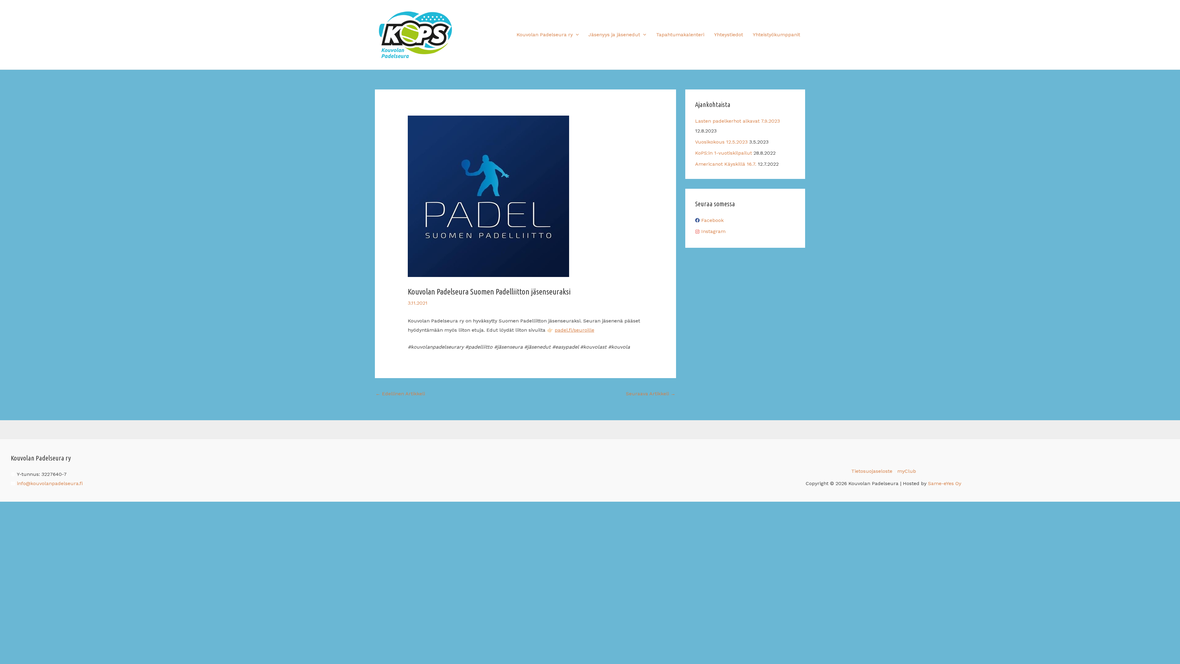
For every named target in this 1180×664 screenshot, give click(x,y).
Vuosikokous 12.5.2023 (721, 142)
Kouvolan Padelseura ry (545, 35)
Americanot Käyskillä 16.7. (725, 164)
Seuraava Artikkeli (650, 394)
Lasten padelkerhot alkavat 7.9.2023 (737, 121)
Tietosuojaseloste (871, 471)
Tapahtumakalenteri (680, 35)
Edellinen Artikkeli (400, 394)
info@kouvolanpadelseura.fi (50, 483)
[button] (576, 34)
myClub (906, 471)
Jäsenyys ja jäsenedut (614, 35)
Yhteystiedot (728, 35)
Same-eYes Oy (944, 483)
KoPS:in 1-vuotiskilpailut (723, 153)
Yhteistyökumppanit (776, 35)
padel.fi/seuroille (574, 330)
